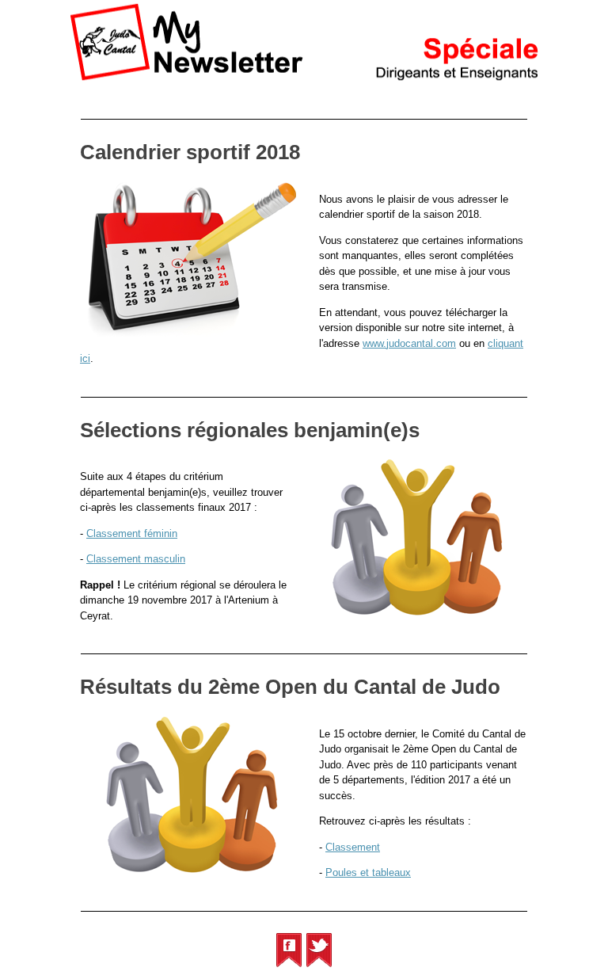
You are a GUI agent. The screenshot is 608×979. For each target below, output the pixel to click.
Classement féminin (131, 533)
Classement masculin (135, 559)
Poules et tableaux (368, 872)
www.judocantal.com (409, 343)
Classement (352, 847)
